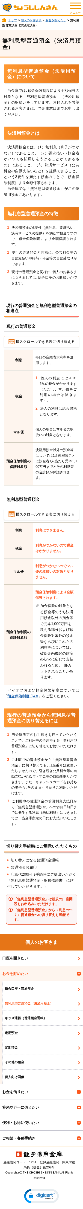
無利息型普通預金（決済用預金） (29, 1003)
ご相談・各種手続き (19, 1138)
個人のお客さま (31, 20)
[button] (41, 1196)
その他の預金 (14, 1062)
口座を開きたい (15, 958)
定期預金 (11, 1033)
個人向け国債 (14, 1077)
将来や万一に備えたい (20, 1107)
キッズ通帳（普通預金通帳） (26, 1018)
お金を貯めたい (55, 20)
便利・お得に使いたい (20, 1123)
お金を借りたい (15, 1092)
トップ (12, 20)
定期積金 (11, 1047)
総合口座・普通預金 (19, 988)
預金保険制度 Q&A (22, 696)
